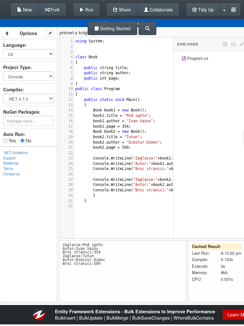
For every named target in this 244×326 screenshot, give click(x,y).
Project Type (16, 67)
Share (124, 9)
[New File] (225, 44)
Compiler (13, 89)
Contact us (11, 173)
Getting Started (115, 28)
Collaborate (160, 9)
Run (88, 9)
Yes (11, 140)
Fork (54, 9)
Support (9, 157)
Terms (8, 168)
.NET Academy (15, 152)
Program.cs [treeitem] (197, 58)
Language (14, 45)
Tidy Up (205, 9)
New (27, 9)
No (27, 140)
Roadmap (10, 163)
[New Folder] (233, 44)
